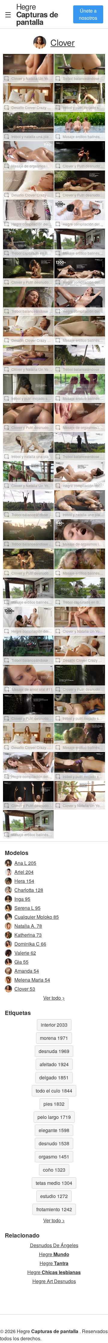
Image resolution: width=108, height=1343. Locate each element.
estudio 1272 (54, 1196)
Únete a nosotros (88, 14)
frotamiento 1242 (54, 1209)
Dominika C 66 (30, 943)
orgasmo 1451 (54, 1156)
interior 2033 (54, 1024)
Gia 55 (21, 961)
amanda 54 (26, 970)
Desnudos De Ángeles (54, 1245)
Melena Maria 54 (32, 979)
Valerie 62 (25, 952)
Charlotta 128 (28, 889)
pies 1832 (54, 1103)
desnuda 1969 (54, 1051)
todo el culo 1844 (54, 1090)
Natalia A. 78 (28, 925)
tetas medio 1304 (54, 1182)
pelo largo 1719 (54, 1117)
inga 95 (22, 898)
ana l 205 (25, 862)
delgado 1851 (54, 1077)
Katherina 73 (28, 934)
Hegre (37, 14)
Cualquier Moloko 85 (36, 916)
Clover (62, 42)
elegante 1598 (54, 1130)
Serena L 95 (27, 907)
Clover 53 (24, 988)
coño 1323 (54, 1169)
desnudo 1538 (54, 1143)
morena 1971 (54, 1037)
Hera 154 (24, 880)
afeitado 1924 (54, 1064)
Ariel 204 (24, 871)
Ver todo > (54, 997)
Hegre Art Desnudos (54, 1281)
